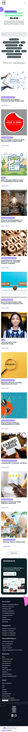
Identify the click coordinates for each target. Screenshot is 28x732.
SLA (3, 687)
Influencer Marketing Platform (10, 604)
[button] (25, 3)
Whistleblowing (6, 694)
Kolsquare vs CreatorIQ (9, 628)
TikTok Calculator (7, 670)
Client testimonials (7, 659)
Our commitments (7, 643)
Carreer (4, 689)
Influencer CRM (6, 609)
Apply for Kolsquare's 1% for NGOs (12, 650)
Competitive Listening (8, 613)
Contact (4, 692)
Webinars (5, 672)
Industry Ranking (7, 674)
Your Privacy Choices (11, 728)
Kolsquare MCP (6, 619)
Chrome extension (7, 615)
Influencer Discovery (8, 607)
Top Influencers (6, 663)
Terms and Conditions (8, 698)
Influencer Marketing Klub (9, 676)
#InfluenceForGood (7, 641)
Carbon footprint (7, 648)
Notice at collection (7, 730)
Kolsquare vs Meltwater (9, 633)
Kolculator (5, 667)
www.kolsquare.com (14, 700)
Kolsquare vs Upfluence (8, 635)
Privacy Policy (6, 696)
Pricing (4, 617)
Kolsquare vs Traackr (8, 631)
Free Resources (6, 661)
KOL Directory (6, 665)
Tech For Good (6, 646)
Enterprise (5, 622)
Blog (3, 657)
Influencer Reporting (8, 611)
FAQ (3, 685)
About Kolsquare (7, 683)
